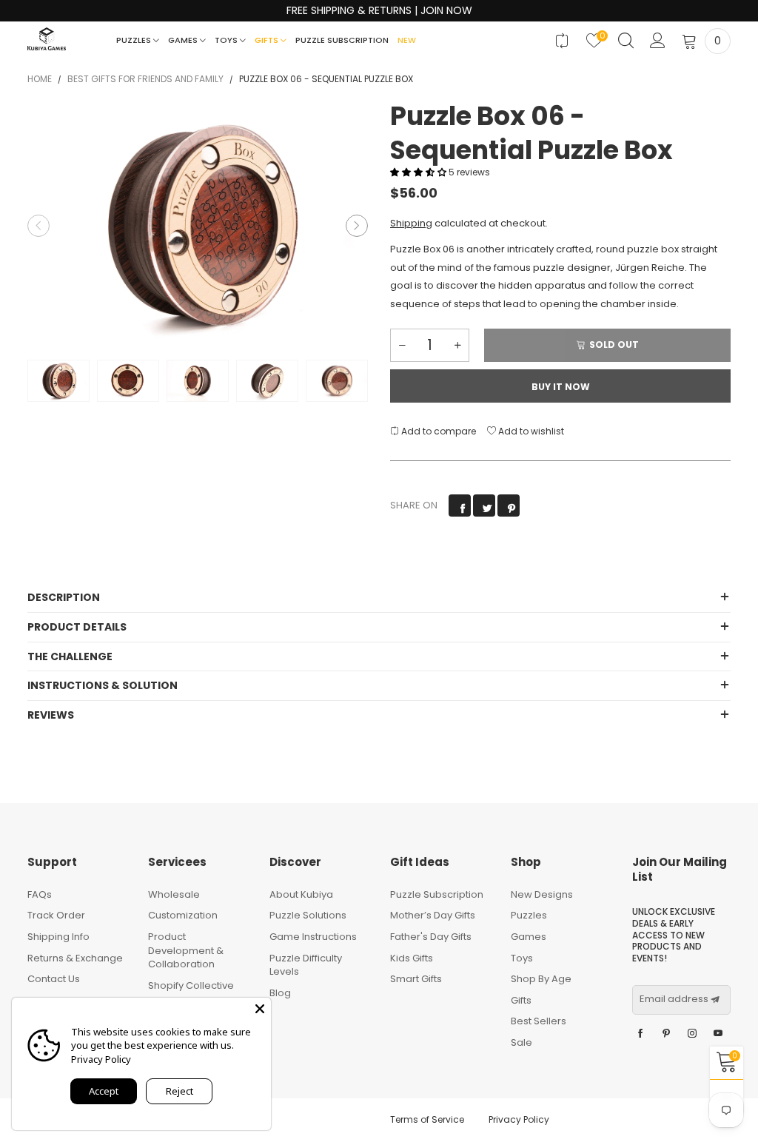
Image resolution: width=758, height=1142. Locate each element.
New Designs (542, 894)
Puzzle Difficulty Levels (305, 965)
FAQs (39, 894)
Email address (674, 999)
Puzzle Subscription (342, 40)
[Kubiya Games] (46, 38)
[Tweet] (484, 505)
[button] (38, 226)
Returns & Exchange (75, 958)
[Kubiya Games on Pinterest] (666, 1034)
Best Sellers (538, 1021)
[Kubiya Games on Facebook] (640, 1034)
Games (184, 40)
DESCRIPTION (63, 597)
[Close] (259, 1008)
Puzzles (134, 40)
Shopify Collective (191, 985)
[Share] (460, 505)
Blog (280, 993)
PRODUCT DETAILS (77, 626)
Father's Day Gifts (431, 937)
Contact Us (53, 979)
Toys (227, 40)
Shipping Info (58, 937)
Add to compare (437, 431)
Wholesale (174, 894)
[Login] (657, 41)
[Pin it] (508, 505)
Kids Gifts (411, 958)
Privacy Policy (519, 1119)
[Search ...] (626, 41)
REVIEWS (50, 715)
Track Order (56, 915)
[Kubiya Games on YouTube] (718, 1034)
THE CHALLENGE (70, 656)
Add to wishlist (530, 431)
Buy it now (560, 386)
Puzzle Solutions (307, 915)
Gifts (268, 40)
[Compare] (562, 41)
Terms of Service (427, 1119)
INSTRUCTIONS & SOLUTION (102, 685)
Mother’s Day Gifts (432, 915)
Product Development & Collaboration (186, 950)
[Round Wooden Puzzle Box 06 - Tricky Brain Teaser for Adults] (197, 225)
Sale (521, 1042)
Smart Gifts (416, 979)
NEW (407, 40)
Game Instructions (313, 937)
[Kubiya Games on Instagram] (692, 1034)
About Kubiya (301, 894)
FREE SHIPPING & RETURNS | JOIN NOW (379, 11)
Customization (183, 915)
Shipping (411, 223)
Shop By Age (541, 979)
